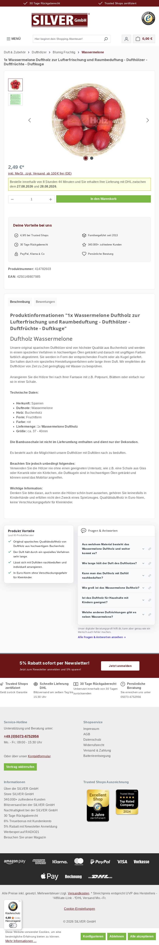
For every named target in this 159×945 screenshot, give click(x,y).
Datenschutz (92, 739)
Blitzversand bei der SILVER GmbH (29, 805)
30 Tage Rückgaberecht (21, 815)
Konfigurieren (93, 936)
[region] (79, 120)
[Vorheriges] (29, 120)
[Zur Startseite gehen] (60, 20)
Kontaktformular (39, 756)
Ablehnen (117, 936)
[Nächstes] (148, 120)
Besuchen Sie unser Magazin (25, 837)
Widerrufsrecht (93, 745)
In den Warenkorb (104, 198)
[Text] (127, 805)
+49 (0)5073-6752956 (21, 736)
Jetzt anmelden (120, 665)
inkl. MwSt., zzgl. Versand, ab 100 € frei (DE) (40, 173)
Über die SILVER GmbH (21, 788)
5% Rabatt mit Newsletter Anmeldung (30, 826)
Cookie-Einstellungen (79, 908)
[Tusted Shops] (148, 18)
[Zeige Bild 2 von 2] (91, 158)
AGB (86, 734)
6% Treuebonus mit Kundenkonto (27, 821)
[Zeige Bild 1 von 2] (85, 158)
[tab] (20, 302)
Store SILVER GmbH (19, 794)
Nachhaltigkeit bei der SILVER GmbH (31, 810)
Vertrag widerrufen (20, 766)
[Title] (97, 805)
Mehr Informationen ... (20, 941)
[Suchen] (105, 39)
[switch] (13, 925)
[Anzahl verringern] (12, 199)
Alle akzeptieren (142, 936)
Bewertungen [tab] (45, 301)
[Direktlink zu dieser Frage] (150, 549)
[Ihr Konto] (126, 39)
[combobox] (67, 39)
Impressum (91, 728)
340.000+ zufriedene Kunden (24, 799)
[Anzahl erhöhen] (51, 199)
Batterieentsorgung (97, 755)
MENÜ (16, 38)
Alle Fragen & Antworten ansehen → (102, 637)
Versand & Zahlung (97, 750)
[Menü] (19, 902)
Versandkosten (78, 893)
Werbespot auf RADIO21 (21, 832)
